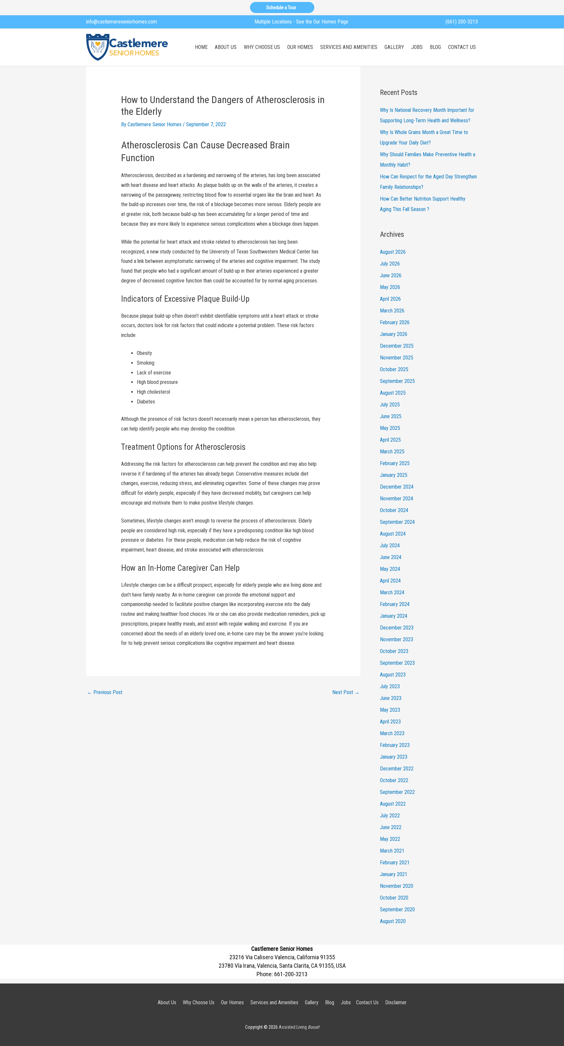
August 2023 (393, 675)
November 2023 (396, 639)
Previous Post (104, 692)
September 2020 (397, 909)
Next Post (346, 692)
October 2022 (394, 780)
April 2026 (390, 299)
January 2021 (393, 874)
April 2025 (390, 440)
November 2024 (396, 498)
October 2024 (394, 510)
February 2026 (395, 322)
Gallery (312, 1002)
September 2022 (397, 792)
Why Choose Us (198, 1002)
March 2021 (392, 851)
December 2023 (397, 628)
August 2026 (393, 252)
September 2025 (397, 381)
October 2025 (394, 369)
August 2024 (393, 534)
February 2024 (395, 604)
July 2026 (390, 264)
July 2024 (390, 545)
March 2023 (392, 733)
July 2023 (390, 686)
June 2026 (390, 275)
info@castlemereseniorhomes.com (121, 22)
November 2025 (396, 358)
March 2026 (392, 311)
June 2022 (390, 827)
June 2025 (390, 416)
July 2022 (390, 815)
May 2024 (390, 569)
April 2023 (390, 722)
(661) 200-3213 (462, 22)
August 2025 (393, 393)
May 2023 (390, 710)
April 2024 (390, 581)
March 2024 (392, 592)
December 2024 (397, 487)
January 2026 (393, 334)
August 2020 (393, 921)
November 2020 (396, 886)
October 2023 (394, 651)
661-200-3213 (290, 974)
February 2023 (395, 745)
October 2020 (394, 898)
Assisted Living (299, 1027)
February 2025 (395, 463)
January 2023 (393, 757)
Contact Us (367, 1002)
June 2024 (390, 557)
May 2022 (390, 839)
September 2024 (397, 522)
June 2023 (390, 698)
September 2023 (397, 663)
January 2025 (393, 475)
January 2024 (393, 616)
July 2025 (390, 405)
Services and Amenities (274, 1002)
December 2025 (397, 346)
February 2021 (395, 862)
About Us (167, 1002)
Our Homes (232, 1002)
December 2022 (397, 769)
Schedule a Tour (282, 7)
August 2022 (393, 804)
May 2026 (390, 287)
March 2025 (392, 451)
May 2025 (390, 428)
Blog (329, 1002)
